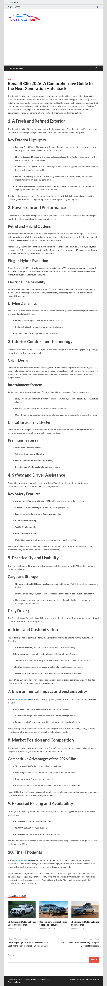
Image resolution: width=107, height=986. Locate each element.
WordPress (84, 979)
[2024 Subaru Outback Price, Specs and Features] (53, 910)
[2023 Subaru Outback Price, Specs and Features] (22, 910)
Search (11, 955)
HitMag (96, 979)
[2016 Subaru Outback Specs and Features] (85, 910)
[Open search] (97, 69)
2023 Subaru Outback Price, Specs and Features (22, 923)
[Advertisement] (53, 46)
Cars (9, 79)
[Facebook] (97, 7)
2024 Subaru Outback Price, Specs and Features (53, 923)
